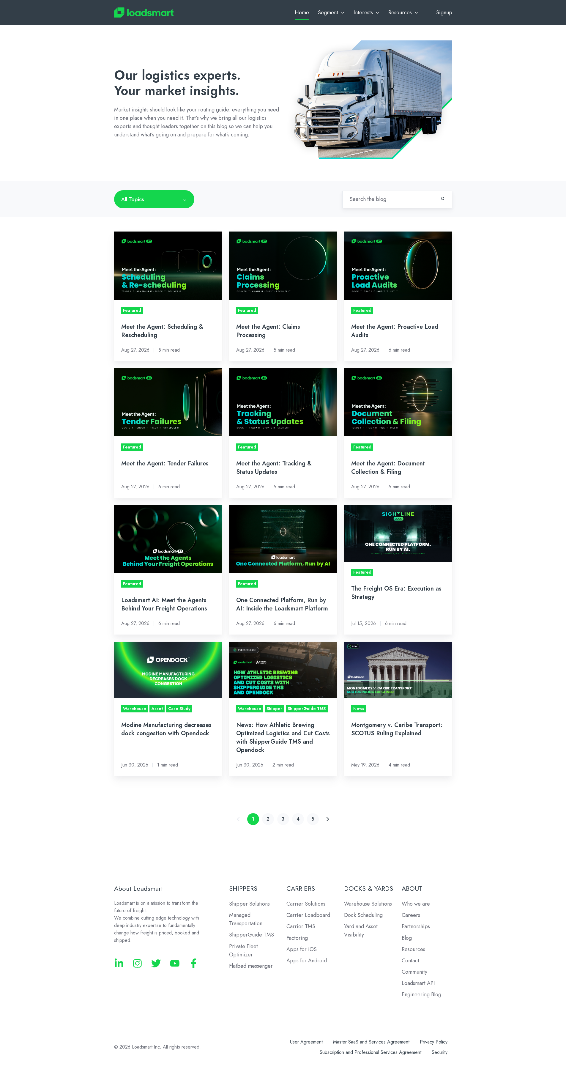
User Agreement (306, 1041)
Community (414, 972)
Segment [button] (328, 12)
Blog (407, 938)
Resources (413, 949)
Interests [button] (363, 12)
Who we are (416, 904)
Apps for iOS (301, 949)
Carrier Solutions (305, 904)
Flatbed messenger (251, 966)
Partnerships (416, 926)
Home (302, 12)
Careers (411, 915)
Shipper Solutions (249, 904)
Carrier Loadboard (308, 915)
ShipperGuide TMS (251, 935)
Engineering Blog (421, 994)
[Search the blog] (443, 198)
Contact (410, 960)
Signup (444, 12)
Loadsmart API (418, 983)
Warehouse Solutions (368, 904)
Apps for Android (306, 960)
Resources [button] (400, 12)
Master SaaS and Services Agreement (371, 1041)
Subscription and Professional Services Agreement (370, 1052)
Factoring (297, 938)
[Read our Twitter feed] (156, 963)
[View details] (119, 963)
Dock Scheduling (363, 915)
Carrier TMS (300, 926)
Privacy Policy (433, 1041)
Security (439, 1052)
